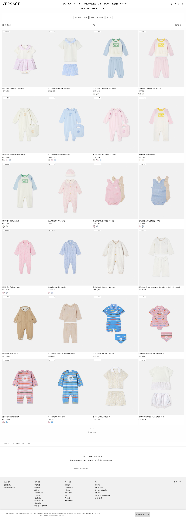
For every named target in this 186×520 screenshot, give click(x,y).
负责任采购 (68, 493)
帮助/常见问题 (38, 493)
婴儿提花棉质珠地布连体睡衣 (11, 287)
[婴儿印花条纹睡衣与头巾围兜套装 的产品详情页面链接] (115, 323)
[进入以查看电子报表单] (111, 469)
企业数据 (67, 490)
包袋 (69, 4)
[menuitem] (64, 4)
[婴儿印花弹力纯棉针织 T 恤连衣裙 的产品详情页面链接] (25, 58)
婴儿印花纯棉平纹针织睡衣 (147, 155)
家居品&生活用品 (90, 4)
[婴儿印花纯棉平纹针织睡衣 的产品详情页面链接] (161, 124)
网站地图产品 (69, 501)
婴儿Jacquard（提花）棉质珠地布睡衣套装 (61, 353)
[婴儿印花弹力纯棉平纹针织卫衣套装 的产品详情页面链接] (115, 58)
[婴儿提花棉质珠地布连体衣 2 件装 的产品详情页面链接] (115, 191)
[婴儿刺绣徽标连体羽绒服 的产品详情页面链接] (25, 323)
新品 (64, 4)
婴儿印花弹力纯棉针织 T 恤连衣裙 (13, 88)
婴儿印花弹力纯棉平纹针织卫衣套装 (104, 88)
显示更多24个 (93, 432)
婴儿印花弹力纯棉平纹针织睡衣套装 (13, 155)
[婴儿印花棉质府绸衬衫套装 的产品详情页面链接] (115, 387)
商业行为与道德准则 (101, 490)
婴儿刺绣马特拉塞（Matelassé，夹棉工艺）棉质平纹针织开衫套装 (159, 287)
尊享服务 (37, 485)
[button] (182, 4)
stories (123, 4)
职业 (66, 495)
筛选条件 (8, 25)
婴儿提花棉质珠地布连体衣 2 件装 (103, 221)
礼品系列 (106, 4)
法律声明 (97, 485)
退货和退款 (38, 503)
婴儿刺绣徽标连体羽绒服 (10, 353)
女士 (75, 4)
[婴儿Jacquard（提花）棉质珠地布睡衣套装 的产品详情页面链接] (70, 323)
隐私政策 (97, 493)
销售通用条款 (99, 487)
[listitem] (77, 17)
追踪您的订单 (38, 501)
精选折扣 (115, 4)
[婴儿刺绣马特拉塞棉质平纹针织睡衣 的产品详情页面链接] (115, 257)
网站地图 (67, 498)
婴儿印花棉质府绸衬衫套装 (101, 417)
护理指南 (37, 487)
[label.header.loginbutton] (179, 4)
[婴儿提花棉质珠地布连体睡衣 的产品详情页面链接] (25, 257)
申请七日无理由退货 (40, 506)
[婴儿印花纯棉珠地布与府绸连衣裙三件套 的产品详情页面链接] (161, 387)
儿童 (99, 4)
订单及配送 (38, 498)
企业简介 (67, 485)
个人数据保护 (69, 487)
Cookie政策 (98, 498)
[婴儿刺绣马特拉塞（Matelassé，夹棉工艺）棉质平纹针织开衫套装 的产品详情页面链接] (161, 257)
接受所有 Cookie (142, 514)
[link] (6, 443)
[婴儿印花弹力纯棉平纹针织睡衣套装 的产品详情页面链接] (25, 124)
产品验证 (37, 495)
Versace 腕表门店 (9, 487)
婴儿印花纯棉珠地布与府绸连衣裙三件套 (151, 417)
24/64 (93, 428)
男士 (80, 4)
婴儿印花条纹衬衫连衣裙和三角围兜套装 (151, 353)
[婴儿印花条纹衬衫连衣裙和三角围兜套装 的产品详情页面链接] (161, 323)
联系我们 (37, 490)
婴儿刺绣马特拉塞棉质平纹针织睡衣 (104, 287)
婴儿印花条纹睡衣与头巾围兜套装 (103, 353)
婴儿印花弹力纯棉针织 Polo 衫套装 (59, 88)
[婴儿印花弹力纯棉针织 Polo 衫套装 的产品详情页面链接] (70, 58)
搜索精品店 (7, 485)
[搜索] (171, 4)
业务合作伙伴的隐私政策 (102, 495)
